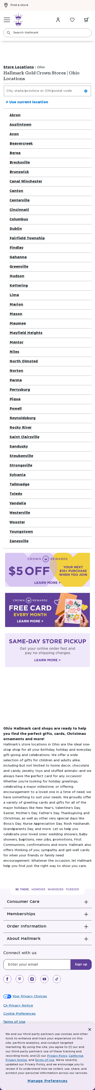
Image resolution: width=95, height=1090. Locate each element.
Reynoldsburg (23, 418)
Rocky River (21, 427)
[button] (47, 902)
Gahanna (18, 257)
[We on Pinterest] (20, 979)
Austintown (20, 124)
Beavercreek (21, 143)
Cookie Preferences (19, 1013)
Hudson (17, 276)
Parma (16, 380)
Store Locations (18, 67)
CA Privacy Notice (18, 1005)
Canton (16, 191)
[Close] (89, 1029)
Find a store (19, 5)
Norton (16, 371)
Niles (14, 352)
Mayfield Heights (26, 333)
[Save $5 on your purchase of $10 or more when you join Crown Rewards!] (47, 571)
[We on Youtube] (44, 979)
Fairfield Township (27, 238)
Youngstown (21, 531)
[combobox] (47, 32)
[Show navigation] (7, 20)
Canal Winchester (26, 181)
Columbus (19, 219)
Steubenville (21, 456)
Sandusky (19, 446)
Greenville (19, 266)
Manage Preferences (47, 1081)
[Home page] (18, 19)
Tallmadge (19, 484)
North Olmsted (24, 361)
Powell (16, 408)
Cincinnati (19, 210)
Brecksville (20, 162)
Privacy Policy (57, 1056)
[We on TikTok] (57, 979)
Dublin (16, 229)
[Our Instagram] (32, 979)
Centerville (20, 200)
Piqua (15, 399)
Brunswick (19, 172)
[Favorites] (72, 20)
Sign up (81, 964)
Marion (16, 304)
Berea (15, 153)
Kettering (19, 285)
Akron (15, 115)
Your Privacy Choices (29, 996)
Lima (14, 295)
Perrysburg (20, 389)
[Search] (8, 32)
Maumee (18, 323)
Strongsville (21, 465)
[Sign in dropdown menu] (58, 20)
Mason (16, 314)
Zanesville (19, 541)
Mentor (16, 342)
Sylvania (18, 475)
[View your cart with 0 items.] (86, 20)
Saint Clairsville (24, 437)
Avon (14, 134)
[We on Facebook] (7, 979)
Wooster (17, 522)
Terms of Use (14, 1022)
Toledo (16, 494)
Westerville (20, 513)
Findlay (16, 247)
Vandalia (18, 503)
